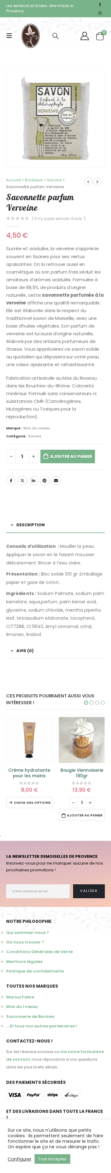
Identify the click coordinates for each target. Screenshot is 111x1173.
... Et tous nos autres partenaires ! (41, 1026)
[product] (29, 740)
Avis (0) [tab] (25, 651)
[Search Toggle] (55, 35)
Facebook (11, 480)
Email (56, 480)
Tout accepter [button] (52, 1159)
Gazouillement (22, 480)
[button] (86, 702)
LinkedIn (34, 480)
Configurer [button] (19, 1159)
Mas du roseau (36, 428)
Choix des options (32, 802)
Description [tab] (30, 525)
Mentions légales (24, 961)
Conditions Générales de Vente (39, 952)
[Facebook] (100, 4)
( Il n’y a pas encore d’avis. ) (58, 218)
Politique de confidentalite (35, 971)
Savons (34, 436)
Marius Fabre (20, 997)
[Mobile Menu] (11, 36)
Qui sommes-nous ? (27, 933)
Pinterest (45, 480)
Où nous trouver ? (25, 942)
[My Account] (85, 36)
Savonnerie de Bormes (30, 1016)
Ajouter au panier (71, 456)
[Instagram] (100, 13)
